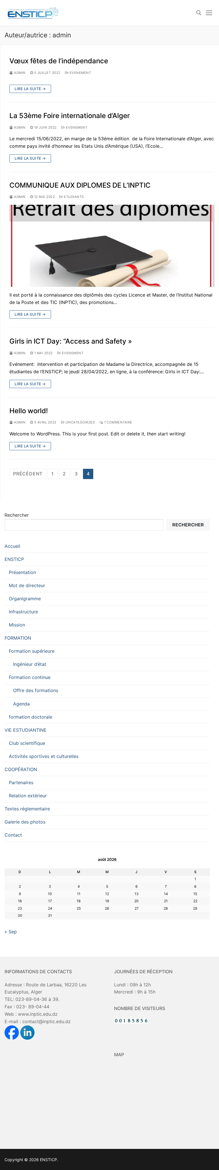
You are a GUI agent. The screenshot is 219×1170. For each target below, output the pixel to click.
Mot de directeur (27, 585)
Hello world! (28, 411)
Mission (17, 625)
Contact (13, 835)
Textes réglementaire (27, 809)
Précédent (27, 473)
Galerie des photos (25, 822)
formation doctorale (30, 717)
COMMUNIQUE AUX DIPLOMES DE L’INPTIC (80, 185)
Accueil (12, 546)
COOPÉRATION (21, 769)
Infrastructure (23, 612)
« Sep (11, 931)
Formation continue (29, 677)
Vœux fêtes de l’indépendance (58, 61)
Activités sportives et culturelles (43, 756)
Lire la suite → (30, 88)
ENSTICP (14, 559)
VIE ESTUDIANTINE (25, 730)
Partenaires (21, 782)
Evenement (79, 73)
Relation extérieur (28, 795)
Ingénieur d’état (29, 664)
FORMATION (18, 638)
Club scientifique (27, 743)
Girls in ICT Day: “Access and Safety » (70, 341)
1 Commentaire (117, 422)
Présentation (22, 572)
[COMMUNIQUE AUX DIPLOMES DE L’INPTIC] (111, 246)
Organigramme (25, 598)
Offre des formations (35, 690)
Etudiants (73, 197)
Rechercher (17, 515)
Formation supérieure (31, 651)
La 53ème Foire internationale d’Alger (69, 115)
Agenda (21, 704)
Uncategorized (79, 422)
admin (19, 73)
